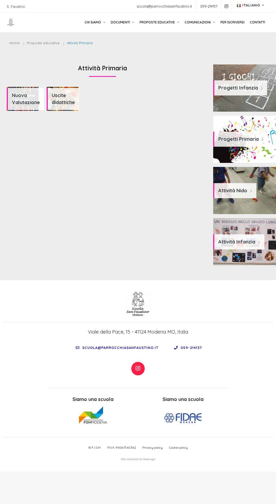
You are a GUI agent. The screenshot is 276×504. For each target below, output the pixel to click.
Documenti (121, 22)
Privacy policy (152, 447)
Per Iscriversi (232, 22)
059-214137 (209, 6)
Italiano (251, 5)
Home (14, 43)
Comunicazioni (198, 22)
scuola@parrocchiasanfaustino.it (164, 6)
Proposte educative (158, 22)
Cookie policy (178, 447)
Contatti (257, 22)
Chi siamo (93, 22)
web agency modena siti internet (138, 459)
